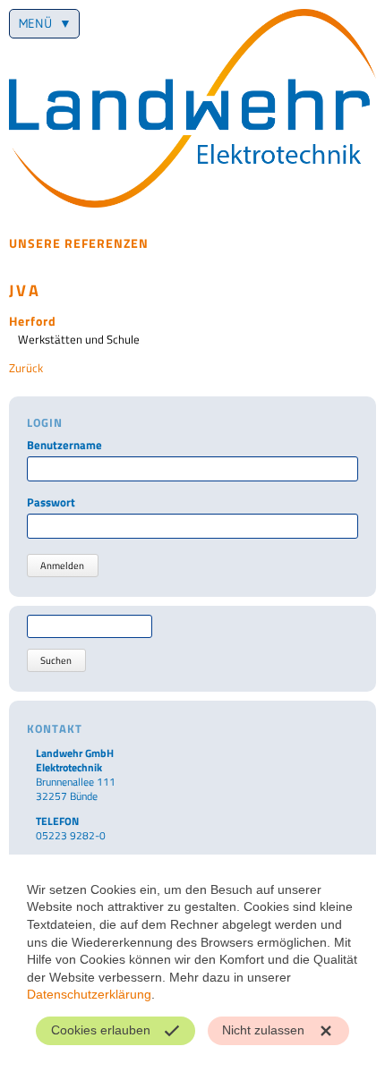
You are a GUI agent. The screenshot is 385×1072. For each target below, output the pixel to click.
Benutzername (64, 445)
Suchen (56, 660)
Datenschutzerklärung (89, 994)
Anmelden (62, 565)
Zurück (26, 368)
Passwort (51, 502)
